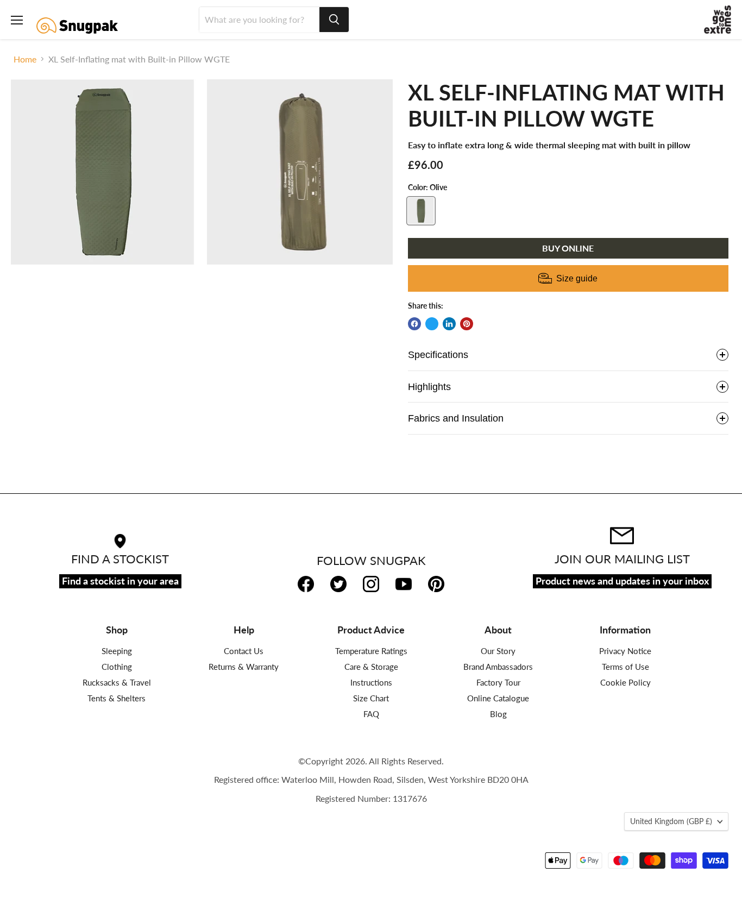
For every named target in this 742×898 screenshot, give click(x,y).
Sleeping (117, 651)
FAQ (371, 714)
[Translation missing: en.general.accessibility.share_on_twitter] (431, 323)
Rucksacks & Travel (117, 682)
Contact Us (243, 651)
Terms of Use (625, 666)
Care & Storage (371, 666)
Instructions (371, 682)
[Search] (334, 19)
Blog (498, 714)
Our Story (498, 651)
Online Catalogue (498, 698)
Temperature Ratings (371, 651)
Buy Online (568, 248)
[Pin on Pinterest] (466, 323)
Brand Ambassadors (498, 666)
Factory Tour (498, 682)
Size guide (577, 278)
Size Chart (371, 698)
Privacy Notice (625, 651)
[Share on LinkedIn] (449, 323)
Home (25, 59)
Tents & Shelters (116, 698)
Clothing (117, 666)
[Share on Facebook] (414, 323)
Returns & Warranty (244, 666)
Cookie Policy (625, 682)
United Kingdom (671, 821)
